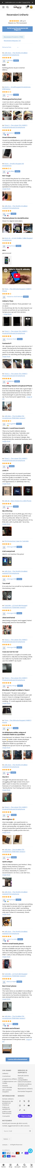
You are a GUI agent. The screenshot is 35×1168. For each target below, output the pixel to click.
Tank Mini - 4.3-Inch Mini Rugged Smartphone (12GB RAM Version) (14, 606)
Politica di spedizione (6, 1108)
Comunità (6, 1116)
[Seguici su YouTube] (29, 1105)
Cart (31, 1167)
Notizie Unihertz (8, 1099)
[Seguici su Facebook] (20, 1101)
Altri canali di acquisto (6, 1091)
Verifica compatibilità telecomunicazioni (24, 1080)
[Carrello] (27, 7)
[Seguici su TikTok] (20, 1110)
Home (3, 1167)
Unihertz (5, 1073)
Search (24, 1167)
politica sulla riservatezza (6, 1112)
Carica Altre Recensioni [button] (17, 1059)
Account (17, 1167)
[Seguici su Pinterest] (24, 1105)
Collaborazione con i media (9, 1082)
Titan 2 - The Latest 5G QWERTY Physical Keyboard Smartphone (14, 126)
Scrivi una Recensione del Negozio (17, 29)
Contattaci (6, 1076)
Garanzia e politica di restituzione (24, 1085)
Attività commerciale (7, 1086)
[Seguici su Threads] (29, 1101)
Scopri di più (26, 2)
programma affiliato (9, 1079)
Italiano (6, 1139)
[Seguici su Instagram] (20, 1105)
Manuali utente (23, 1076)
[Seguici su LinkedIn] (24, 1110)
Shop (10, 1167)
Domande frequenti (25, 1091)
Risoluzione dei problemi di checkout (7, 1103)
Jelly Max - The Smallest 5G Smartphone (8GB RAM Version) (13, 417)
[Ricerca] (7, 7)
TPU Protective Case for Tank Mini (16, 541)
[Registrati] (30, 1131)
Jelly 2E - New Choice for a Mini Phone (17, 501)
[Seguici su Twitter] (24, 1101)
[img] (17, 21)
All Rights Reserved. (16, 1144)
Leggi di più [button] (6, 189)
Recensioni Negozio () (12, 41)
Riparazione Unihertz (25, 1089)
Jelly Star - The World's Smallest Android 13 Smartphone (15, 54)
